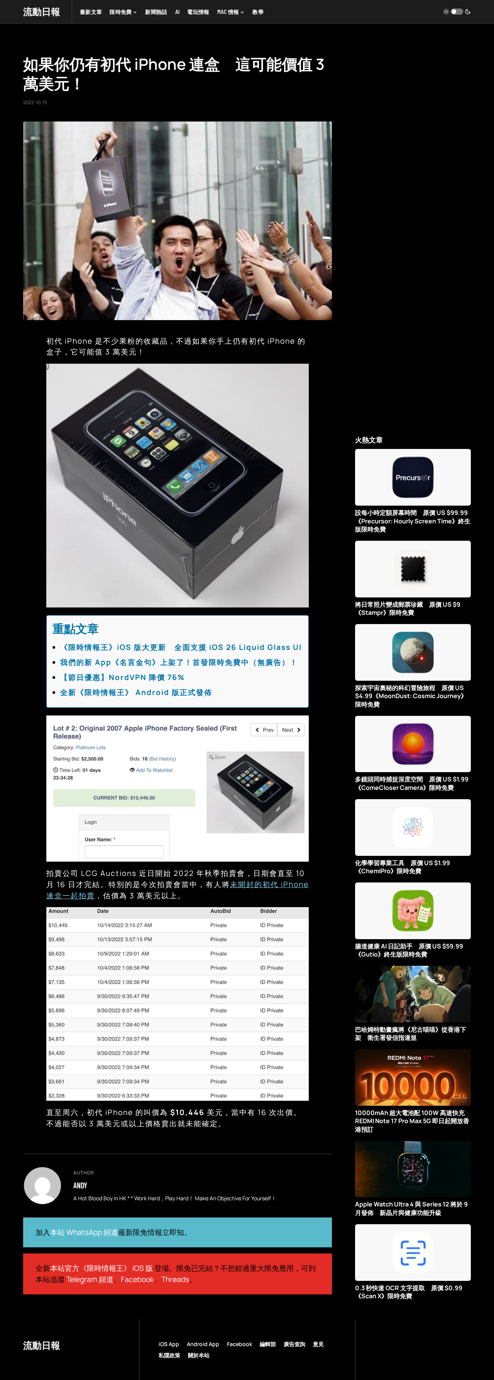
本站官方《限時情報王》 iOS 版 (101, 1268)
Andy (80, 1185)
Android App (203, 1344)
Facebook (137, 1279)
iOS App (169, 1344)
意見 (318, 1344)
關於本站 (199, 1355)
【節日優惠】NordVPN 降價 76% (122, 677)
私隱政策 (169, 1355)
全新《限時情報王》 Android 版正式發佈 (136, 692)
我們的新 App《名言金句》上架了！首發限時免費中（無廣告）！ (179, 662)
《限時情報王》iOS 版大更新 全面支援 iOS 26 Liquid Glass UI (181, 647)
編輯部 (268, 1344)
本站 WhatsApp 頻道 (84, 1232)
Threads (175, 1279)
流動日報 (41, 11)
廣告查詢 (294, 1344)
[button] (457, 11)
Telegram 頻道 (89, 1279)
